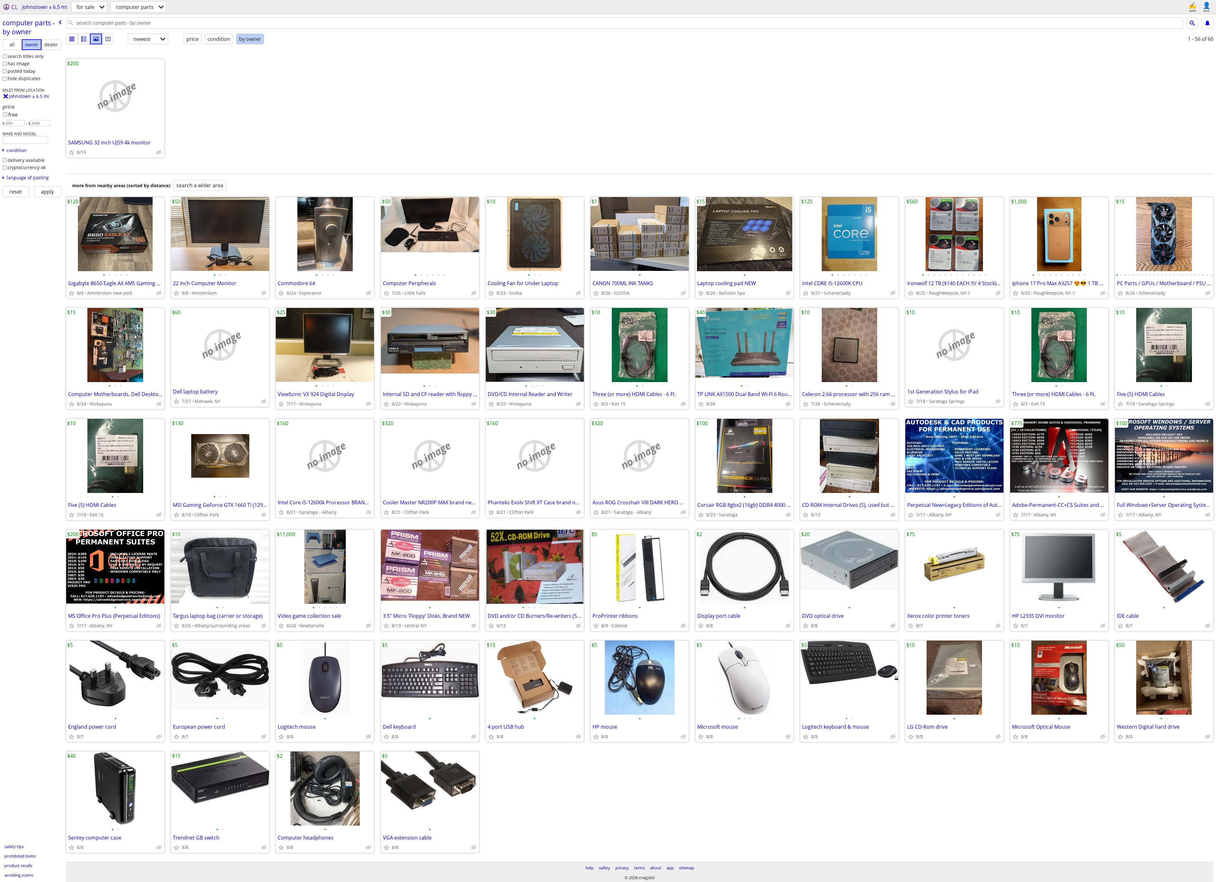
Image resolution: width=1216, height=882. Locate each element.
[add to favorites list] (71, 152)
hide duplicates (24, 78)
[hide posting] (159, 152)
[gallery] (96, 39)
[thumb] (84, 39)
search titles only (26, 56)
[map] (108, 39)
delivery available (26, 160)
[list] (72, 39)
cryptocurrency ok (27, 167)
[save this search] (1207, 23)
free (13, 114)
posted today (21, 71)
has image (18, 64)
